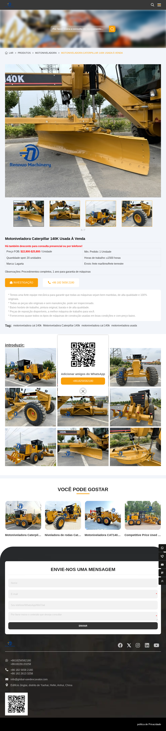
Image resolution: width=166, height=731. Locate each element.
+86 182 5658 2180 (22, 670)
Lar (11, 53)
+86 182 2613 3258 (22, 673)
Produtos (24, 53)
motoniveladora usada (124, 325)
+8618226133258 (21, 664)
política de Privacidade (149, 724)
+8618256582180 (83, 381)
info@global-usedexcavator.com (29, 679)
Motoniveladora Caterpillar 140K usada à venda (92, 53)
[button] (7, 214)
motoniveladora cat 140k (27, 325)
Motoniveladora (46, 53)
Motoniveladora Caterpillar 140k (61, 325)
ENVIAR (83, 625)
